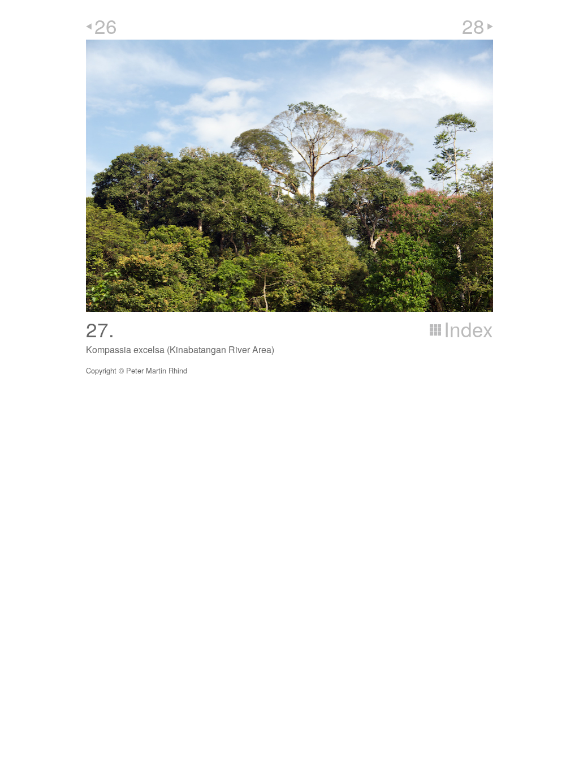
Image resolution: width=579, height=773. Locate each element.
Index (468, 329)
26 (105, 25)
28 (473, 25)
